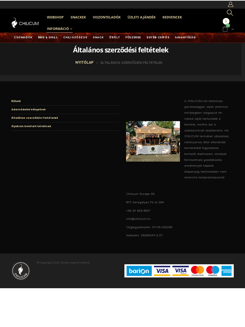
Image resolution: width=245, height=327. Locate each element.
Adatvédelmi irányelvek (28, 109)
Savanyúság (185, 37)
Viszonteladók (107, 17)
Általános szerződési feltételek (34, 118)
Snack (98, 37)
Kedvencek (172, 17)
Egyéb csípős (158, 37)
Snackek (78, 17)
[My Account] (231, 5)
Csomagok (23, 37)
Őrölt (114, 37)
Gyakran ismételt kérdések (31, 126)
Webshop (55, 17)
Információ (58, 28)
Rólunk (16, 101)
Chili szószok (75, 37)
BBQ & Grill (48, 37)
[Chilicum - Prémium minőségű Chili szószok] (25, 22)
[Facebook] (226, 21)
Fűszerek (133, 37)
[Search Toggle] (230, 13)
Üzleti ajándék (142, 17)
